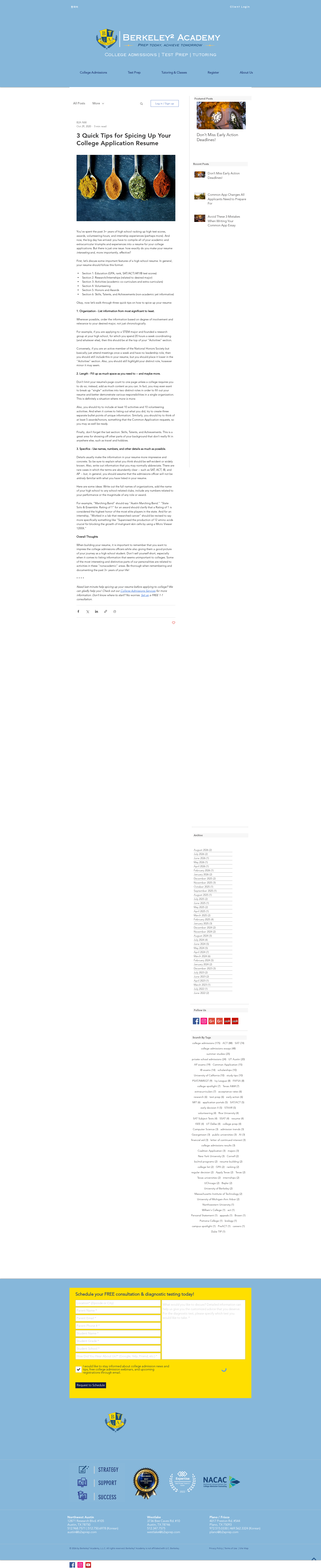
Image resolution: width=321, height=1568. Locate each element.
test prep (217, 1097)
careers (239, 1226)
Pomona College (211, 1220)
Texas (240, 1172)
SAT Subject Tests (205, 1118)
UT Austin (236, 1059)
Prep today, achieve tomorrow (170, 45)
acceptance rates (230, 1091)
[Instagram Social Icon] (204, 1021)
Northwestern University (218, 1204)
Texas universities (209, 1177)
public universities (224, 1134)
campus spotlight (204, 1226)
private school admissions (209, 1059)
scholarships (227, 1070)
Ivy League (223, 1080)
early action (234, 1097)
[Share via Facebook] (78, 611)
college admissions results (218, 1145)
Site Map (243, 1548)
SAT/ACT (237, 1102)
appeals (226, 1215)
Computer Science (205, 1129)
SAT (239, 1043)
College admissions (131, 54)
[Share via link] (105, 611)
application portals (215, 1102)
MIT (196, 1102)
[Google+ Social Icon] (211, 1021)
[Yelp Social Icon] (227, 1021)
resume (237, 1118)
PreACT (224, 1226)
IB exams (207, 1070)
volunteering (207, 1113)
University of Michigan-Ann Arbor (218, 1199)
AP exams (202, 1064)
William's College (213, 1210)
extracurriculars (205, 1091)
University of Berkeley (218, 1188)
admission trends (232, 1129)
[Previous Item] (202, 115)
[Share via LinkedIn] (96, 611)
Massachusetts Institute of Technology (218, 1193)
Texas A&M (231, 1086)
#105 (100, 1521)
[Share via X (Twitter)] (87, 611)
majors (233, 1150)
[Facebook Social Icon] (196, 1021)
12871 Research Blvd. (82, 1521)
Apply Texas (224, 1172)
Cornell (233, 1156)
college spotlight (209, 1086)
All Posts (79, 103)
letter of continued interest (228, 1140)
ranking (233, 1167)
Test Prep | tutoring (188, 54)
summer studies (218, 1053)
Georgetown (201, 1134)
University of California (209, 1075)
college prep (232, 1123)
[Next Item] (239, 115)
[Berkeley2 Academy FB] (72, 1565)
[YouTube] (88, 1565)
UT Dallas (213, 1123)
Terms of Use (230, 1548)
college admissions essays (218, 1048)
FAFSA (238, 1080)
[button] (141, 103)
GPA (220, 1167)
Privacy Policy (216, 1548)
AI (242, 1134)
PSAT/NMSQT (202, 1080)
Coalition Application (212, 1150)
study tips (235, 1075)
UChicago (211, 1183)
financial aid (199, 1140)
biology (231, 1220)
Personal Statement (204, 1215)
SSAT (224, 1118)
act (231, 1210)
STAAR (230, 1107)
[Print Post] (114, 611)
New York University (211, 1156)
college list (206, 1167)
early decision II (211, 1107)
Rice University (228, 1113)
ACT (228, 1043)
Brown (240, 1215)
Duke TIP (218, 1231)
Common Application (227, 1064)
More (96, 103)
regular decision (202, 1172)
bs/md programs (206, 1161)
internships (231, 1177)
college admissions (206, 1043)
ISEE (199, 1123)
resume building (231, 1161)
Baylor (227, 1183)
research (200, 1097)
